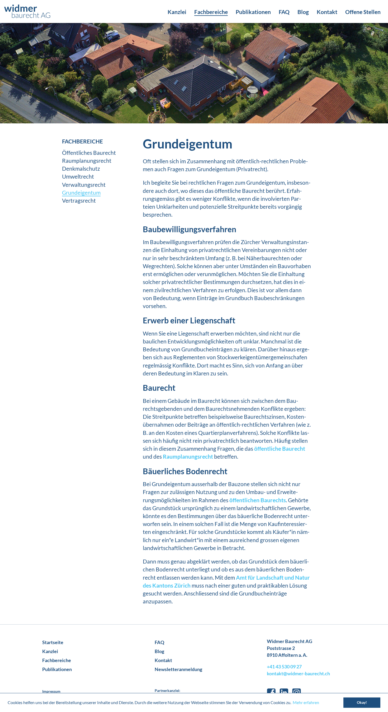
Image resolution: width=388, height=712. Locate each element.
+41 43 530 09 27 (284, 666)
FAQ (284, 11)
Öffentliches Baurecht (89, 152)
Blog (303, 11)
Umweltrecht (78, 176)
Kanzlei (177, 11)
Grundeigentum (81, 192)
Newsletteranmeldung (178, 669)
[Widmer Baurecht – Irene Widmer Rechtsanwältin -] (27, 11)
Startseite (52, 642)
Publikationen (253, 11)
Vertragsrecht (79, 200)
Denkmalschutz (81, 168)
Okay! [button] (362, 702)
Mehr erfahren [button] (306, 702)
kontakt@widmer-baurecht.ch (298, 673)
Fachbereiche (211, 11)
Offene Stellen (363, 11)
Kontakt (327, 11)
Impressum (51, 691)
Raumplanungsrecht (86, 160)
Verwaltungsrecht (84, 184)
